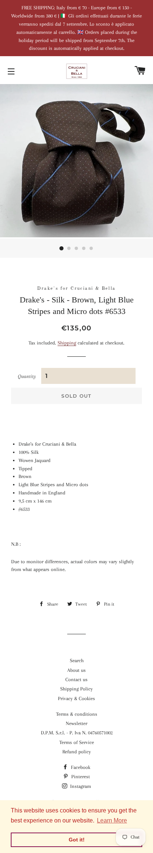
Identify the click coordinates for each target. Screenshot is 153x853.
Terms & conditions (76, 714)
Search (77, 660)
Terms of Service (76, 742)
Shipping (67, 343)
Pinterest (80, 776)
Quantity (27, 376)
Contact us (76, 679)
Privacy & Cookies (76, 698)
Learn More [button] (112, 820)
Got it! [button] (77, 840)
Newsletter (76, 723)
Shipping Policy (76, 689)
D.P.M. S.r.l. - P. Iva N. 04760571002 (77, 732)
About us (76, 670)
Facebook (79, 767)
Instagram (80, 786)
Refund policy (76, 751)
